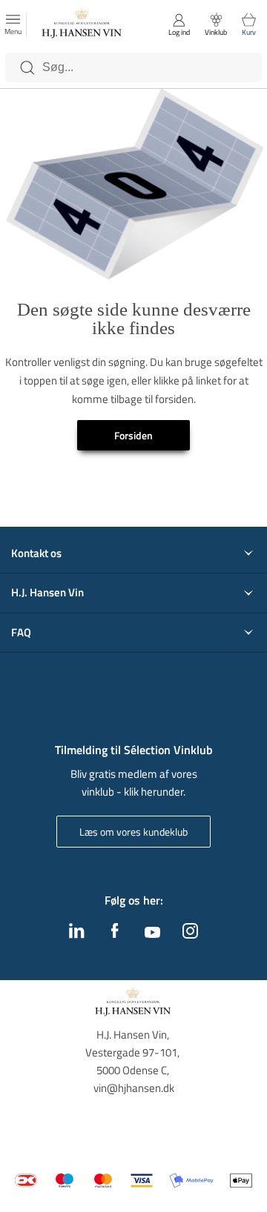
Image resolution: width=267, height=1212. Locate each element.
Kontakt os (36, 553)
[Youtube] (152, 933)
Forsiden (133, 435)
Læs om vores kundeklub (133, 831)
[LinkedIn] (77, 934)
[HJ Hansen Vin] (82, 25)
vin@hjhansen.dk (133, 1087)
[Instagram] (190, 934)
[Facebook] (115, 934)
